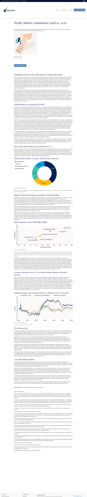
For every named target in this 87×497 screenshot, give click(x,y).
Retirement (24, 496)
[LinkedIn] (84, 1)
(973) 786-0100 (24, 1)
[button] (57, 10)
